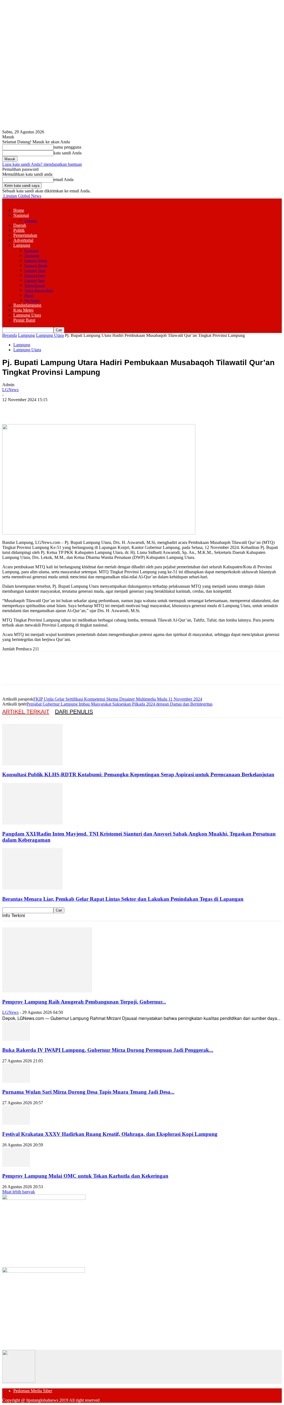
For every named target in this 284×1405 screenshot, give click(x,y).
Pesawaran (31, 251)
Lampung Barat (34, 280)
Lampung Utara (34, 276)
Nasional (21, 215)
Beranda (9, 335)
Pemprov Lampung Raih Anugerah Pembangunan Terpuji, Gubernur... (84, 1002)
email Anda (63, 179)
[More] (91, 408)
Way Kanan (32, 300)
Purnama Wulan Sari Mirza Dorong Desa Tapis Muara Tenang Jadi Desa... (88, 1092)
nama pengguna (67, 147)
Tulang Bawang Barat (38, 290)
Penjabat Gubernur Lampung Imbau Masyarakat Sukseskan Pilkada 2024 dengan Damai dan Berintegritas (119, 704)
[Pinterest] (51, 408)
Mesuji (29, 295)
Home (18, 210)
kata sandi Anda (68, 153)
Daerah (19, 225)
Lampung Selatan (35, 261)
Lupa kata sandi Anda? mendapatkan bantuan (42, 164)
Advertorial (23, 240)
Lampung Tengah (35, 266)
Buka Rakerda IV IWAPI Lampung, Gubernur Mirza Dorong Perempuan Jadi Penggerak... (107, 1050)
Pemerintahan (25, 235)
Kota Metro (23, 310)
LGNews (10, 389)
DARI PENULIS (74, 712)
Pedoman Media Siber (32, 1390)
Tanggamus (31, 256)
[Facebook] (11, 408)
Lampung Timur (35, 271)
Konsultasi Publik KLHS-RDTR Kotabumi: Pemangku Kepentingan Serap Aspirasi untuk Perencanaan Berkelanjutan (138, 774)
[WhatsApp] (71, 408)
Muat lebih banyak (18, 1191)
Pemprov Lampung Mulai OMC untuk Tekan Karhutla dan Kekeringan (85, 1176)
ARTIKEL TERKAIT (25, 712)
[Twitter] (31, 408)
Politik (19, 230)
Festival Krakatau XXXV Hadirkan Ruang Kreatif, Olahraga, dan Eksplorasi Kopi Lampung (109, 1134)
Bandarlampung (27, 305)
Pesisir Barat (24, 320)
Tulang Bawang (34, 285)
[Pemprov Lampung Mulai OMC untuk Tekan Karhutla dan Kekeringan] (16, 1165)
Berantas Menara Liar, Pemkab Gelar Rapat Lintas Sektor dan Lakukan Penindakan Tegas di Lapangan (123, 899)
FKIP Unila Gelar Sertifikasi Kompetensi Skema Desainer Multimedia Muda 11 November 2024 (117, 699)
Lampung (30, 221)
